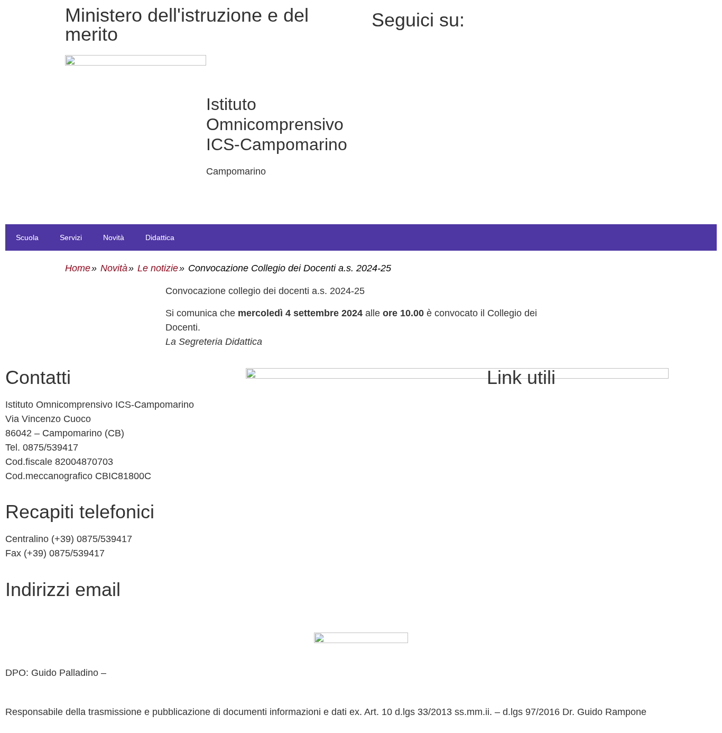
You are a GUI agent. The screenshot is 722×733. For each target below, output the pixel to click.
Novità (113, 237)
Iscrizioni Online (520, 427)
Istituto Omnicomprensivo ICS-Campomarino (276, 124)
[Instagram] (584, 32)
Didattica (159, 237)
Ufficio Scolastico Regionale (546, 450)
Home (77, 268)
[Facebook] (584, 18)
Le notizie (157, 268)
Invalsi (500, 496)
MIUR (499, 404)
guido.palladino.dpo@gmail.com (73, 687)
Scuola (27, 237)
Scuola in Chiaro (522, 473)
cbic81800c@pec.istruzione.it (68, 639)
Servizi (71, 237)
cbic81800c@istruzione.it (59, 616)
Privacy (502, 519)
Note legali (509, 565)
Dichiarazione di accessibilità (547, 541)
